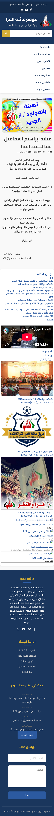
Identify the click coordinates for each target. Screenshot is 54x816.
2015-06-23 (46, 454)
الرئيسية (43, 47)
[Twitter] (29, 629)
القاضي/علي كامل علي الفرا (40, 536)
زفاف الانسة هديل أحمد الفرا (27, 720)
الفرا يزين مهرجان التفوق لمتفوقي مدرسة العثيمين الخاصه (29, 304)
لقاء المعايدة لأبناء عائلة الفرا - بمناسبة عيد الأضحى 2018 (29, 295)
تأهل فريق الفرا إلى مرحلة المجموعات (35, 451)
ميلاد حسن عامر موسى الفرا (27, 711)
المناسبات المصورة (27, 666)
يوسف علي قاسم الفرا (42, 558)
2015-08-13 (46, 402)
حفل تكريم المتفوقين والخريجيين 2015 (35, 399)
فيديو (44, 68)
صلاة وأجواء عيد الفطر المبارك (39, 313)
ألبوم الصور (42, 61)
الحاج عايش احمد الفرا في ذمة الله (27, 729)
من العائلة (48, 355)
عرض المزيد (27, 735)
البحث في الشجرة (25, 4)
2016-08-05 (46, 515)
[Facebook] (31, 9)
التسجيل (12, 4)
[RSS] (22, 9)
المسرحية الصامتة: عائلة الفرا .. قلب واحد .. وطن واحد (29, 290)
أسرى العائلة (41, 82)
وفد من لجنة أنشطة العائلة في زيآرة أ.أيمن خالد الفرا (29, 310)
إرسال (27, 795)
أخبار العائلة (27, 672)
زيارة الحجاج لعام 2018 (43, 287)
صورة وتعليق (46, 359)
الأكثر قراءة (47, 351)
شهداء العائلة (41, 75)
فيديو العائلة (27, 661)
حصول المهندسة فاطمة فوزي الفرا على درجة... (27, 700)
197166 (25, 402)
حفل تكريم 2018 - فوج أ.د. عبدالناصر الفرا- (34, 284)
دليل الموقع (41, 89)
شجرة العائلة (42, 54)
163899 (25, 515)
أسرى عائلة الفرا (27, 650)
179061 (25, 454)
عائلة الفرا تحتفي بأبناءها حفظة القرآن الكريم (32, 281)
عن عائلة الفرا (42, 4)
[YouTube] (26, 9)
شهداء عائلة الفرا (27, 655)
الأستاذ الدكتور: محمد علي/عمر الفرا (36, 525)
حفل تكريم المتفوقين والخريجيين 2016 (35, 512)
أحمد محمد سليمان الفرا (42, 547)
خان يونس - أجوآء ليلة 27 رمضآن (38, 316)
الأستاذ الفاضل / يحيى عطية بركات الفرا (35, 300)
